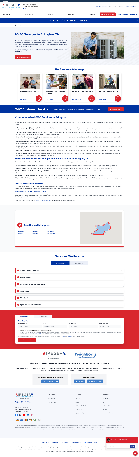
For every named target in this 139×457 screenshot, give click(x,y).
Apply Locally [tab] (112, 6)
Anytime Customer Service (108, 91)
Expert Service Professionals (82, 91)
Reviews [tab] (121, 6)
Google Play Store (96, 381)
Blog (104, 402)
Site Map (105, 409)
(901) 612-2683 (24, 402)
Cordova (20, 233)
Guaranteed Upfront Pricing (29, 91)
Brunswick (21, 231)
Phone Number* (73, 323)
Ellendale (35, 231)
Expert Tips (106, 398)
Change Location (29, 8)
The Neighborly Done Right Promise (55, 92)
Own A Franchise (81, 406)
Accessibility (65, 442)
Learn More (23, 99)
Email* (44, 323)
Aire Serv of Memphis (23, 41)
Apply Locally (80, 413)
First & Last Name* (23, 323)
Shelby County (52, 233)
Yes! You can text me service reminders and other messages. (36, 330)
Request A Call (27, 340)
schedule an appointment (44, 200)
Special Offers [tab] (132, 6)
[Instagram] (32, 415)
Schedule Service (24, 57)
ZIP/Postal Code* (103, 323)
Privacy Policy (38, 333)
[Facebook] (16, 415)
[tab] (50, 14)
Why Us (78, 398)
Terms (31, 333)
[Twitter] (20, 415)
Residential (61, 263)
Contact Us (79, 409)
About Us (78, 402)
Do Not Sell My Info (76, 442)
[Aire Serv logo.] (11, 7)
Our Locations (107, 406)
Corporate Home (108, 413)
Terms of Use (45, 442)
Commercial (79, 263)
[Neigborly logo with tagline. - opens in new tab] (85, 355)
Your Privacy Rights (92, 442)
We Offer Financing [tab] (101, 6)
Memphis (51, 231)
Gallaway (35, 233)
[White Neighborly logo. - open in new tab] (5, 1)
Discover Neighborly (49, 381)
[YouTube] (24, 415)
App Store (81, 381)
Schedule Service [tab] (109, 14)
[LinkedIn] (28, 415)
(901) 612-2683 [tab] (127, 14)
